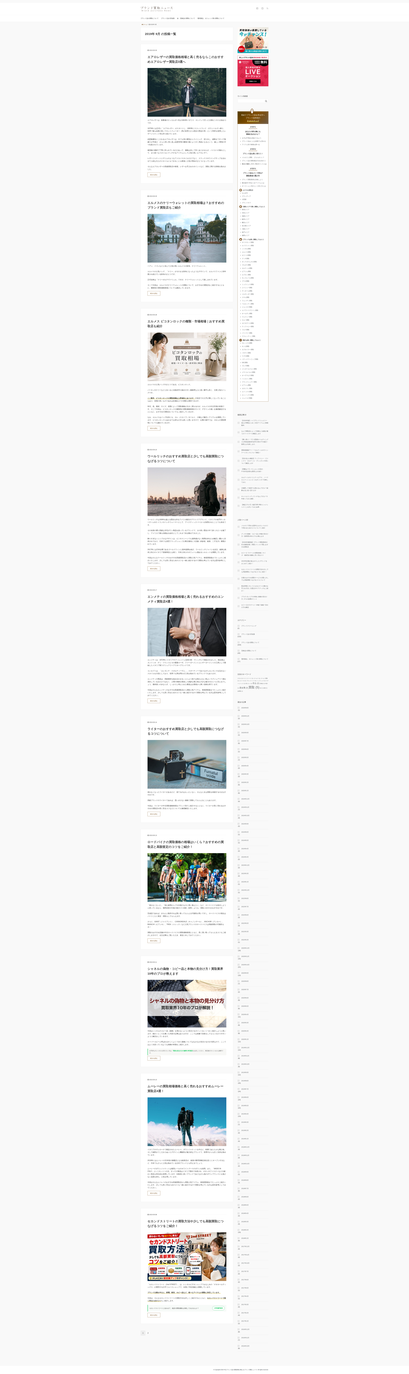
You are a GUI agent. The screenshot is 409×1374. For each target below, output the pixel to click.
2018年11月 (245, 1155)
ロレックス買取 (247, 343)
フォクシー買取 (247, 317)
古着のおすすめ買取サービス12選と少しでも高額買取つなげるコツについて (254, 579)
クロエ (240, 678)
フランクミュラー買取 (249, 382)
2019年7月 (245, 1089)
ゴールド (257, 678)
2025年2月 (245, 782)
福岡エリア (245, 235)
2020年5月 (245, 1006)
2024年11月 (245, 807)
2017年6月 (245, 1280)
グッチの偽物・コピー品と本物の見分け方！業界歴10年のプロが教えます (254, 535)
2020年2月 (245, 1031)
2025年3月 (245, 774)
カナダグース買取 (248, 323)
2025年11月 (245, 716)
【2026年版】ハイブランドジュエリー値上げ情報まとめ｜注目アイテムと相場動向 (254, 423)
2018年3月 (245, 1221)
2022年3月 (245, 931)
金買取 (240, 691)
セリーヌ (242, 680)
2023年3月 (245, 873)
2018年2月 (245, 1230)
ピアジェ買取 (246, 271)
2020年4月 (245, 1014)
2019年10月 (245, 1064)
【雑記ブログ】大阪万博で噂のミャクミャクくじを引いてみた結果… (254, 506)
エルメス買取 (246, 252)
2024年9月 (245, 824)
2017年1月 (245, 1321)
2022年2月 (245, 940)
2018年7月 (245, 1188)
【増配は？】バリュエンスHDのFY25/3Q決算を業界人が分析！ (252, 470)
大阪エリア (245, 229)
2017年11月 (245, 1255)
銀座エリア (245, 219)
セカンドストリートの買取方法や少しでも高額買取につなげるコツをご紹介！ (254, 571)
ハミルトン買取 (247, 379)
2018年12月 (245, 1147)
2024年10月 (245, 815)
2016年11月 (245, 1338)
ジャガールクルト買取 (249, 369)
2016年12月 (245, 1329)
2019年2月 (245, 1130)
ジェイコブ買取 (247, 398)
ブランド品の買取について (149, 18)
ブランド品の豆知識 (167, 18)
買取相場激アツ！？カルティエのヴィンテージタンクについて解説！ (254, 451)
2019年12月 (245, 1047)
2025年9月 (245, 732)
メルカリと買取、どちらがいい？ (253, 157)
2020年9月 (245, 973)
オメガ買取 (245, 346)
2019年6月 (245, 1097)
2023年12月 (245, 865)
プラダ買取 (245, 281)
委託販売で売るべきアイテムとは (253, 183)
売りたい (249, 683)
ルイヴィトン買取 (248, 245)
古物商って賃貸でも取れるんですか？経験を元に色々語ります (254, 489)
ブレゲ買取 (245, 366)
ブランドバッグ (251, 680)
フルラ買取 (245, 330)
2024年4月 (245, 849)
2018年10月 (245, 1164)
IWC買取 (245, 362)
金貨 (265, 688)
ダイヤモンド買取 (248, 242)
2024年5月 (245, 840)
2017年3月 (245, 1304)
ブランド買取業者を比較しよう (252, 179)
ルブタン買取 (246, 275)
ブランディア (246, 196)
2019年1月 (245, 1139)
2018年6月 (245, 1197)
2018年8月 (245, 1180)
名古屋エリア (246, 226)
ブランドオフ (246, 203)
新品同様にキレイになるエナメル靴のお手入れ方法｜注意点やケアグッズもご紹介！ (254, 588)
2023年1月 (245, 882)
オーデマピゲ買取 (248, 375)
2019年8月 (245, 1081)
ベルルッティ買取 (248, 304)
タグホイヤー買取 (248, 349)
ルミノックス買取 (248, 395)
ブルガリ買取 (246, 265)
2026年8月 (245, 708)
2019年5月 (245, 1105)
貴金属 (243, 688)
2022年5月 (245, 923)
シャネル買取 (246, 249)
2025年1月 (245, 790)
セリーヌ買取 (246, 255)
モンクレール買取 (248, 278)
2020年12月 (245, 948)
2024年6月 (245, 832)
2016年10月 (245, 1346)
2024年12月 (245, 799)
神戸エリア (245, 232)
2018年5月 (245, 1205)
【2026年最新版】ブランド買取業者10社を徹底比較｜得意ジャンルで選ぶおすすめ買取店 (254, 544)
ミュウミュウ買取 (248, 284)
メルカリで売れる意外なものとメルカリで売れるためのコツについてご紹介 (254, 527)
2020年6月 (245, 998)
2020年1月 (245, 1039)
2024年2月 (245, 857)
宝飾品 (262, 683)
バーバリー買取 (247, 333)
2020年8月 (245, 981)
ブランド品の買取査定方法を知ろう (254, 161)
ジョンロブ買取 (247, 307)
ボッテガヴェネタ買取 (249, 262)
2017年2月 (245, 1313)
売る (256, 683)
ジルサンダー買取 (248, 294)
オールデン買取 (247, 313)
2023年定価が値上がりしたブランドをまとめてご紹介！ (254, 562)
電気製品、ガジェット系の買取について (210, 18)
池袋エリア (245, 216)
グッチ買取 (245, 258)
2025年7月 (245, 741)
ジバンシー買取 (247, 287)
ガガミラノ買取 (247, 388)
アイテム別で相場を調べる (251, 144)
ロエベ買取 (245, 320)
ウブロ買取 (245, 356)
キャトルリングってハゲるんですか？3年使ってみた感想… (254, 498)
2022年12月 (245, 890)
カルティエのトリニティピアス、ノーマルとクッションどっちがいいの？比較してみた (254, 480)
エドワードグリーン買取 (250, 310)
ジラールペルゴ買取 (248, 372)
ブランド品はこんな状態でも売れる (254, 141)
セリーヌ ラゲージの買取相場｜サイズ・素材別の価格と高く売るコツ (253, 554)
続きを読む (154, 175)
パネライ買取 (246, 353)
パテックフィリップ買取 (250, 359)
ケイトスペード (248, 678)
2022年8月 (245, 898)
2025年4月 (245, 766)
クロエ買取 (245, 297)
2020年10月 (245, 965)
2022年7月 (245, 906)
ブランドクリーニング (248, 626)
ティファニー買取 (248, 326)
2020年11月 (245, 956)
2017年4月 (245, 1296)
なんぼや (245, 193)
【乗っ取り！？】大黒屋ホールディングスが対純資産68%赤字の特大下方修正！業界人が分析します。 (254, 442)
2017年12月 (245, 1246)
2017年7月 (245, 1271)
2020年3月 (245, 1023)
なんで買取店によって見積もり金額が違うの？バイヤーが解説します (254, 432)
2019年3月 (245, 1122)
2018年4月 (245, 1213)
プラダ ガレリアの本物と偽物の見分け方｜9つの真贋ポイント (254, 598)
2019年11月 (245, 1056)
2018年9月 (245, 1172)
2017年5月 (245, 1288)
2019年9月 (245, 1072)
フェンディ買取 (247, 300)
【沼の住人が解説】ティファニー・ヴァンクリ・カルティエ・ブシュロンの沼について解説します (254, 461)
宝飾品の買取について (248, 651)
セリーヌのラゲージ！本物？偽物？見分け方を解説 (254, 606)
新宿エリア (245, 209)
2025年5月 (245, 757)
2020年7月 (245, 989)
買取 (253, 687)
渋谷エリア (245, 213)
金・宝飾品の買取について (186, 18)
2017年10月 (245, 1263)
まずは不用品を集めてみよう (251, 138)
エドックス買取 (247, 391)
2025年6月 (245, 749)
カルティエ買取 (247, 268)
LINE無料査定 (218, 1308)
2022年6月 (245, 915)
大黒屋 (244, 199)
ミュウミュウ (261, 680)
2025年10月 (245, 724)
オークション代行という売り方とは (254, 186)
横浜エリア (245, 222)
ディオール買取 (247, 291)
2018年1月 (245, 1238)
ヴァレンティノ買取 (248, 336)
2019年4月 (245, 1114)
